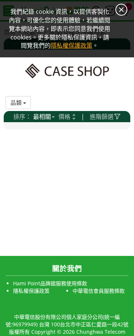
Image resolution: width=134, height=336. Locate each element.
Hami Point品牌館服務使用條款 (50, 283)
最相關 (42, 117)
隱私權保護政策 (31, 290)
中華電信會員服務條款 (99, 290)
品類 (16, 102)
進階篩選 (102, 116)
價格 (64, 116)
